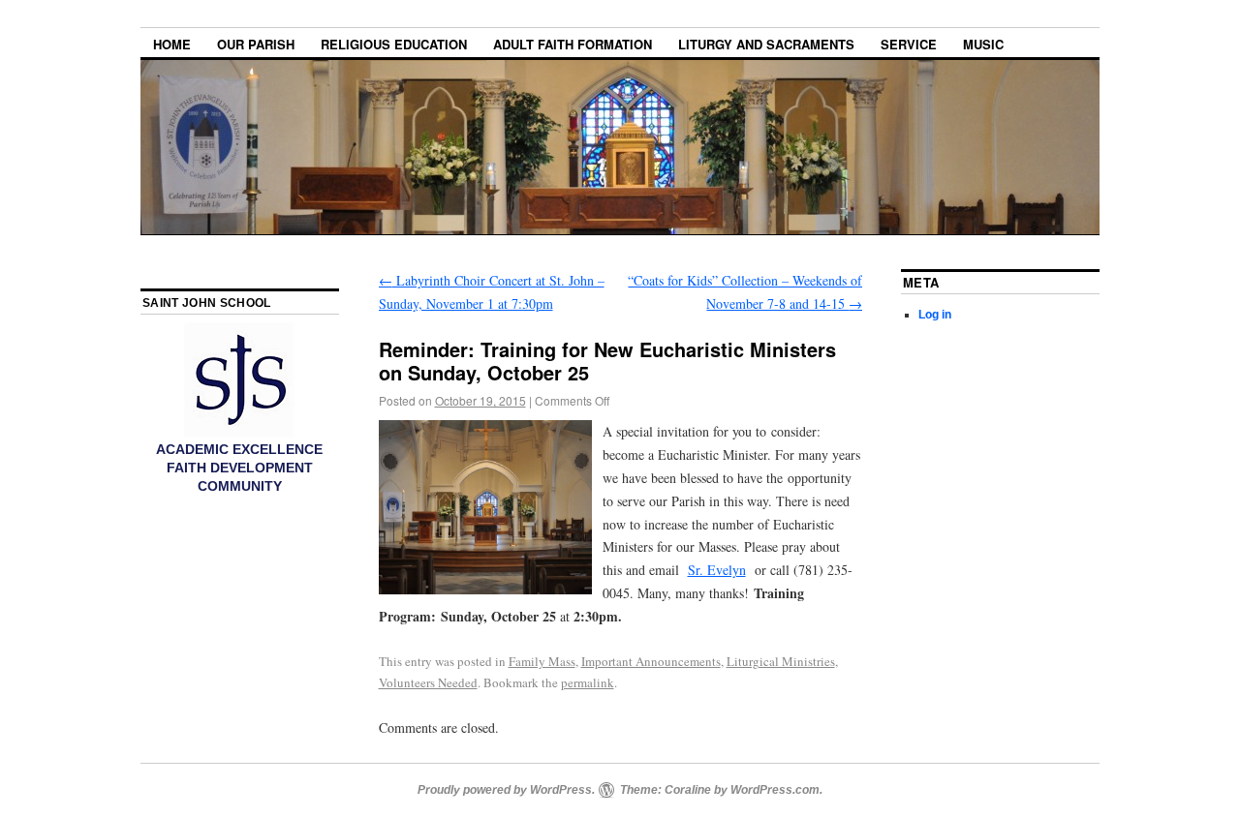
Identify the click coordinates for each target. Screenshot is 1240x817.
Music (983, 44)
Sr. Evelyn (717, 569)
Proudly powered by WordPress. (506, 790)
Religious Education (394, 44)
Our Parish (255, 44)
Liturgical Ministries (781, 661)
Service (909, 44)
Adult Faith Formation (572, 44)
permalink (587, 682)
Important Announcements (651, 661)
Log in (934, 314)
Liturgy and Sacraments (766, 44)
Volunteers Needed (428, 682)
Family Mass (542, 661)
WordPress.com (775, 790)
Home (172, 44)
